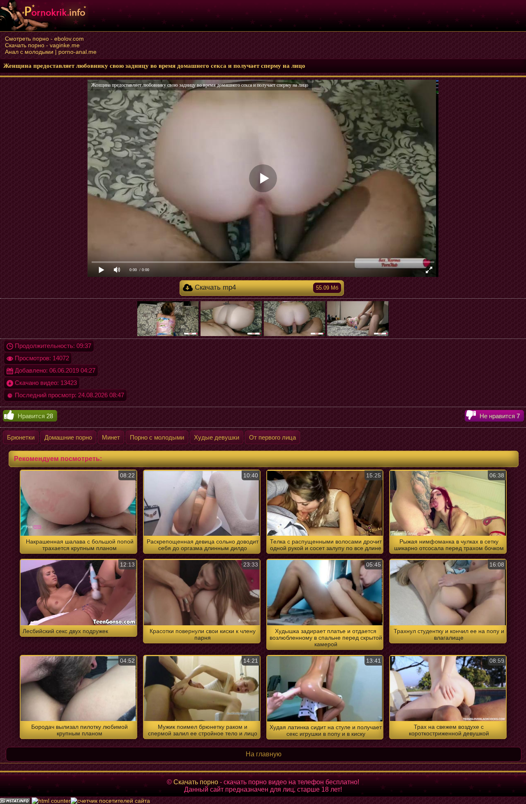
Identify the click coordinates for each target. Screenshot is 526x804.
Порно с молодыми (157, 437)
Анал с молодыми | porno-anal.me (51, 51)
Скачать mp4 (265, 287)
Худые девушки (216, 437)
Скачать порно (195, 782)
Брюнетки (21, 437)
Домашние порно (68, 437)
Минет (111, 437)
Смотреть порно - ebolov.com (44, 38)
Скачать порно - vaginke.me (42, 45)
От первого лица (272, 437)
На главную (263, 754)
